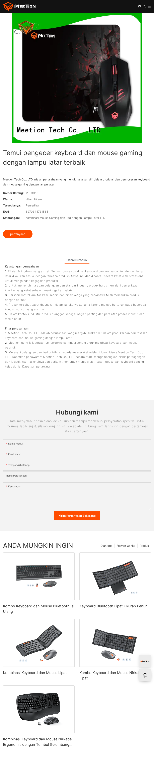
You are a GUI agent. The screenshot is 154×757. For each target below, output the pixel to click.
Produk (144, 545)
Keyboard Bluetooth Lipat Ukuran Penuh (113, 606)
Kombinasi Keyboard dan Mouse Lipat (35, 673)
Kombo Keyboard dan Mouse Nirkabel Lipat (111, 675)
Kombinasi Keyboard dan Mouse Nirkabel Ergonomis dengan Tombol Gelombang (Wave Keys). (37, 742)
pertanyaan (17, 234)
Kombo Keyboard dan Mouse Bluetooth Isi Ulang (38, 609)
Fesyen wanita (126, 545)
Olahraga (106, 545)
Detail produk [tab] (77, 260)
